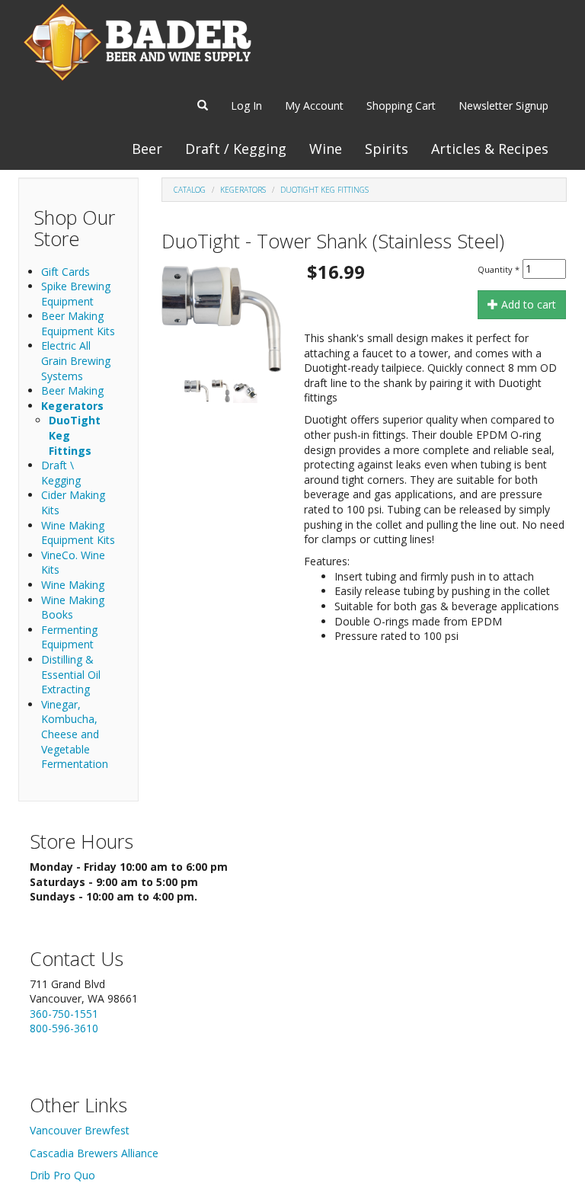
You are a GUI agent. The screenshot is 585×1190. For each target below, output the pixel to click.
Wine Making (72, 584)
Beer (147, 148)
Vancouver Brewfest (79, 1130)
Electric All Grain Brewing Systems (75, 360)
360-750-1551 (64, 1013)
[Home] (137, 42)
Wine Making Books (72, 607)
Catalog (190, 189)
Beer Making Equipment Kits (78, 323)
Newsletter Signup (503, 105)
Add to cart (527, 304)
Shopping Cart (401, 105)
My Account (314, 105)
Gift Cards (65, 271)
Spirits (386, 148)
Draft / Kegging (235, 148)
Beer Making (72, 390)
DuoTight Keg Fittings (324, 189)
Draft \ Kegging (61, 473)
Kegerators (72, 405)
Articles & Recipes (489, 148)
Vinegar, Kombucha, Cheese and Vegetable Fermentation (74, 734)
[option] (221, 319)
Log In (246, 105)
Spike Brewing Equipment (75, 294)
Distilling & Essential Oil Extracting (71, 674)
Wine (325, 148)
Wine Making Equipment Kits (78, 533)
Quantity (498, 269)
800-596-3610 (64, 1028)
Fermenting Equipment (69, 637)
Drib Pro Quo (62, 1175)
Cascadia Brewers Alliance (94, 1153)
